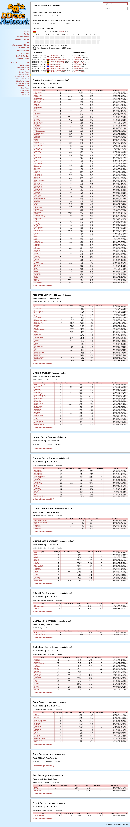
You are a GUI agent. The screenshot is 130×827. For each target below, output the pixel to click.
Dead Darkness (39, 663)
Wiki (27, 42)
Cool (35, 154)
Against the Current (40, 320)
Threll (36, 268)
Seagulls (37, 248)
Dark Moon (37, 157)
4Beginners (38, 92)
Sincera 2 (37, 258)
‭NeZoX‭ (76, 55)
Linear (36, 96)
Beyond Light (38, 145)
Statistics (25, 53)
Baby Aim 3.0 (38, 323)
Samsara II (37, 481)
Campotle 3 (37, 660)
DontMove (37, 789)
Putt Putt (37, 737)
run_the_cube (38, 576)
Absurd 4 (37, 137)
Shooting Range (39, 738)
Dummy (51, 64)
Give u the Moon (39, 180)
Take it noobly (38, 264)
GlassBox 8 (38, 194)
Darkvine (37, 488)
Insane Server (24, 72)
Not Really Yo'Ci (59, 61)
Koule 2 (36, 683)
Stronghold (37, 401)
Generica (37, 400)
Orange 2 (60, 68)
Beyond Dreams (60, 70)
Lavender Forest (39, 216)
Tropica (36, 316)
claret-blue (37, 407)
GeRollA (36, 178)
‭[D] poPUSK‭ (78, 57)
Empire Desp (38, 166)
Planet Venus (38, 122)
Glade (36, 182)
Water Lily (37, 274)
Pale (35, 572)
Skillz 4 (36, 689)
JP (35, 336)
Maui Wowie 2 (38, 227)
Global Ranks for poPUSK (20, 63)
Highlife (36, 413)
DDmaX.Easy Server (22, 76)
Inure (35, 93)
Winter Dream (38, 580)
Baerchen (37, 325)
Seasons (37, 250)
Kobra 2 (36, 118)
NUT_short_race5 (39, 634)
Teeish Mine (38, 423)
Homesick (37, 201)
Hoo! (35, 112)
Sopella (36, 261)
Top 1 (36, 270)
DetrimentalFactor (40, 162)
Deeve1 (36, 559)
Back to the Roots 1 (40, 520)
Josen (36, 668)
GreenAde (37, 197)
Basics (36, 140)
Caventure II (38, 471)
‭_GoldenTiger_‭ (79, 59)
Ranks (26, 34)
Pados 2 (36, 238)
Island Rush (38, 207)
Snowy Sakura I (39, 579)
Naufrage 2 (37, 389)
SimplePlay (37, 354)
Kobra (36, 116)
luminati (36, 339)
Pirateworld (37, 677)
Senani (36, 255)
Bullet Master (38, 725)
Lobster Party (38, 415)
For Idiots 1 (38, 174)
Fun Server (25, 92)
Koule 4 (36, 685)
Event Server (24, 95)
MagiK (57, 57)
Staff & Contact (22, 56)
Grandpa (37, 412)
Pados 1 (36, 236)
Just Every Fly (38, 337)
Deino (36, 160)
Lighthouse (38, 220)
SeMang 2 (37, 253)
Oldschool (52, 68)
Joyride (61, 31)
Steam (26, 45)
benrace (36, 142)
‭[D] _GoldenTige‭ (79, 63)
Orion (36, 233)
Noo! (35, 314)
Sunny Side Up (39, 99)
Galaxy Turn (38, 334)
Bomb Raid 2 (38, 487)
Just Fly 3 (37, 671)
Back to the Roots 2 (40, 522)
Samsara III (37, 482)
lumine (36, 340)
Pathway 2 (37, 526)
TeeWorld (37, 265)
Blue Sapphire (38, 147)
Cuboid (36, 156)
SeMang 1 (37, 251)
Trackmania (38, 740)
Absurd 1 (37, 134)
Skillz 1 (36, 688)
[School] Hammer (39, 131)
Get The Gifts (38, 565)
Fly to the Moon (39, 606)
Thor (35, 267)
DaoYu (36, 332)
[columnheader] (43, 90)
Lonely (36, 221)
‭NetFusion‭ (77, 64)
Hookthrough (38, 311)
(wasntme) (37, 128)
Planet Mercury (39, 242)
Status (26, 31)
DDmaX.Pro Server (22, 81)
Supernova (37, 392)
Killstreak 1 (57, 55)
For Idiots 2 (38, 175)
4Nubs (36, 130)
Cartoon (36, 109)
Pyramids (37, 348)
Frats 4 (36, 560)
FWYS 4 (36, 562)
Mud (35, 714)
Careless (37, 151)
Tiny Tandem (38, 124)
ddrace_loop (38, 662)
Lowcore (37, 224)
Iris (35, 206)
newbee (36, 232)
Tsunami (37, 102)
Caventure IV (38, 474)
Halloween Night (39, 198)
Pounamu (37, 244)
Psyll (35, 247)
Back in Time (38, 398)
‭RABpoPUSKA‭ (78, 68)
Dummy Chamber (39, 476)
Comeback (37, 409)
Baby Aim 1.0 (38, 307)
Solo (51, 55)
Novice (52, 57)
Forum (26, 39)
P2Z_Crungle (38, 346)
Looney (36, 223)
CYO (35, 331)
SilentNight (37, 577)
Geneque (37, 177)
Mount (36, 342)
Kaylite (36, 213)
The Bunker (38, 358)
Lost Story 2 (38, 394)
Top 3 (36, 271)
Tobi (35, 360)
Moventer (37, 734)
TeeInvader (37, 790)
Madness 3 (37, 672)
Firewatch (37, 171)
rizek (35, 349)
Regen (36, 418)
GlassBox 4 (38, 188)
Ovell (35, 235)
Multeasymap (38, 230)
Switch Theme (23, 59)
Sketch (36, 259)
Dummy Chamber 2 (40, 478)
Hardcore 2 (37, 666)
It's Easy (37, 209)
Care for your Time (40, 720)
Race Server (24, 90)
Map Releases (23, 37)
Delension (37, 726)
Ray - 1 (36, 680)
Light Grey (37, 218)
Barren (36, 404)
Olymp (36, 345)
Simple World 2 (39, 352)
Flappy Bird (38, 722)
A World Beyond (39, 385)
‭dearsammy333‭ (79, 72)
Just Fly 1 (37, 669)
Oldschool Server (23, 86)
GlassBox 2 (38, 185)
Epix (35, 279)
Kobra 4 (36, 119)
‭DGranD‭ (76, 61)
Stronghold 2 (38, 403)
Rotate (36, 351)
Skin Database (23, 50)
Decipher (37, 159)
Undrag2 (37, 273)
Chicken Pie (38, 153)
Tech (35, 494)
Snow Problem (61, 59)
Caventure (37, 470)
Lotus (36, 416)
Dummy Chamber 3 (40, 490)
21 (35, 605)
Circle (36, 326)
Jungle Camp (38, 210)
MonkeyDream (38, 313)
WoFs (36, 682)
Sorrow (36, 262)
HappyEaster (38, 566)
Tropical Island (39, 424)
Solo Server (25, 88)
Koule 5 (36, 686)
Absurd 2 (37, 136)
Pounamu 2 (37, 245)
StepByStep (38, 98)
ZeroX (36, 277)
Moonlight (37, 229)
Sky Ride (37, 420)
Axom (36, 557)
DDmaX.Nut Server (22, 83)
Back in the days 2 (40, 395)
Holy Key (37, 386)
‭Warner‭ (76, 70)
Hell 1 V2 (37, 568)
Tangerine (37, 101)
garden (36, 310)
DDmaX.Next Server (22, 79)
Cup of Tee (37, 308)
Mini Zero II (57, 72)
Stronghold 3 (38, 421)
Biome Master (38, 406)
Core (35, 523)
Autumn (36, 556)
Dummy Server (24, 74)
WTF (35, 276)
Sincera (36, 256)
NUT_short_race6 (39, 633)
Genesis (36, 563)
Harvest (36, 200)
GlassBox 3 (38, 186)
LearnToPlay (38, 95)
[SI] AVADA (37, 317)
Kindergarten (38, 215)
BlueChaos (37, 148)
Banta (36, 139)
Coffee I (36, 328)
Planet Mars (38, 121)
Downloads (17, 45)
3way (35, 554)
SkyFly (36, 491)
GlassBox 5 (38, 189)
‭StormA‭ (76, 66)
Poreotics (37, 679)
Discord (18, 39)
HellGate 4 (37, 569)
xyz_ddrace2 (38, 282)
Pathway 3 (37, 528)
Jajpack (36, 728)
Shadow (36, 280)
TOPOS (36, 717)
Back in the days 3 (40, 397)
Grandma (37, 410)
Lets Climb (37, 729)
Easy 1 (36, 165)
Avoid (36, 787)
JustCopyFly (38, 484)
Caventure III (38, 473)
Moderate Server (23, 67)
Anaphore (37, 723)
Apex (35, 485)
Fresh (36, 665)
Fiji (35, 169)
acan (35, 319)
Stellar (36, 493)
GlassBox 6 (38, 191)
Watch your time (39, 496)
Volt (35, 741)
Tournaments (23, 48)
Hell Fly (36, 608)
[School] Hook (38, 133)
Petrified (37, 241)
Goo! (35, 110)
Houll (36, 203)
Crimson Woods (39, 329)
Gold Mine (37, 195)
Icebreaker (37, 113)
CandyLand (38, 150)
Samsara (58, 64)
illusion (36, 571)
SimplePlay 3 (38, 355)
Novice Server (24, 65)
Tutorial (57, 66)
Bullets (36, 105)
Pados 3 (36, 239)
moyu (36, 343)
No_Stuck (37, 735)
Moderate (52, 59)
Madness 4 (37, 674)
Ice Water (37, 125)
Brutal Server (24, 70)
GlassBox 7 (38, 192)
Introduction (38, 115)
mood (36, 732)
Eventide (37, 168)
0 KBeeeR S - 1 (39, 553)
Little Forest (38, 127)
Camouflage (38, 107)
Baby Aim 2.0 (38, 322)
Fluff (35, 172)
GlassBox (37, 183)
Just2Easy (37, 212)
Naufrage (37, 388)
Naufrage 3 (37, 391)
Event (51, 61)
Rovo (36, 574)
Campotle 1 (37, 659)
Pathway (37, 525)
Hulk (35, 204)
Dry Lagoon (38, 163)
